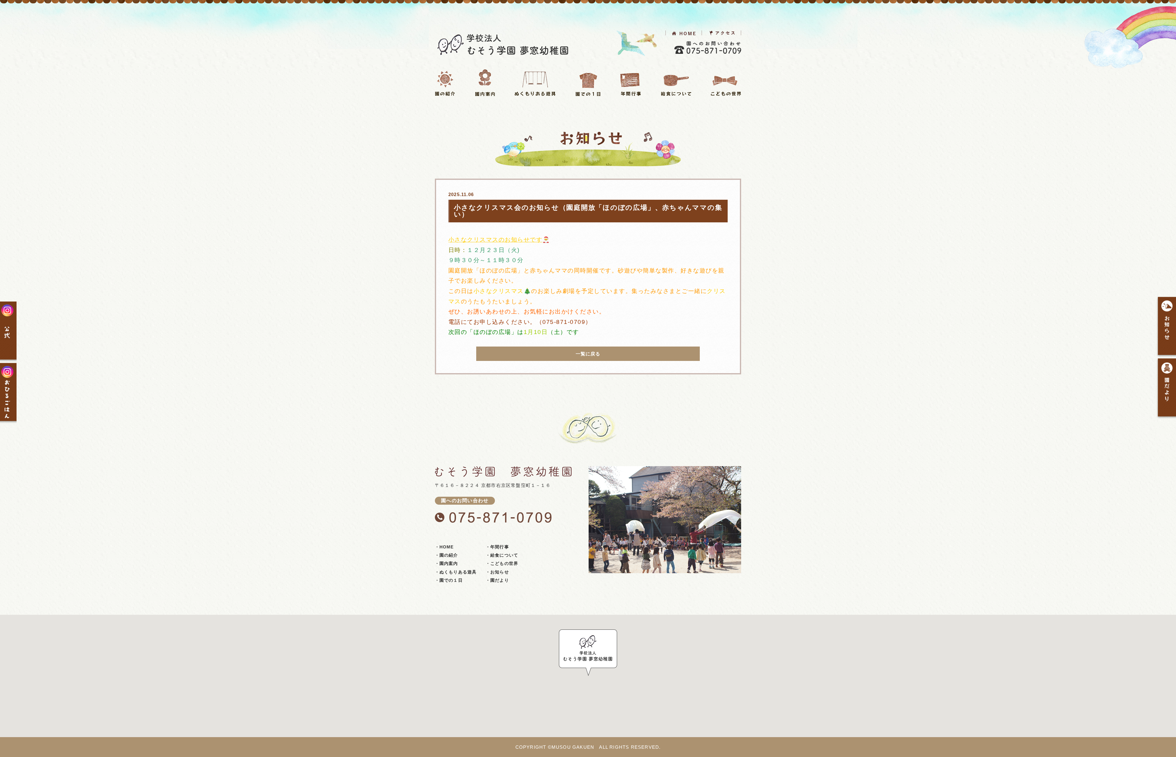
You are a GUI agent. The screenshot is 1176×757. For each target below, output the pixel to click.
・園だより (497, 580)
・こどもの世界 (502, 563)
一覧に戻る (588, 353)
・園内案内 (446, 563)
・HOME (444, 546)
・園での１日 (449, 580)
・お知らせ (497, 572)
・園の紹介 (446, 555)
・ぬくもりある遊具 (456, 572)
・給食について (502, 555)
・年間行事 (497, 546)
